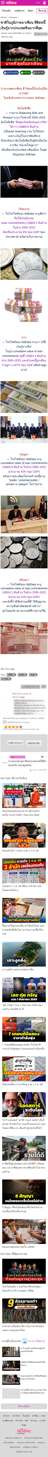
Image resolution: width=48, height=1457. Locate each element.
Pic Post (19, 1421)
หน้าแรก (4, 17)
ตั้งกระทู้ (42, 10)
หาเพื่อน (35, 1416)
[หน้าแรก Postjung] (11, 2)
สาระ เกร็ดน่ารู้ (36, 1341)
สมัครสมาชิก (34, 743)
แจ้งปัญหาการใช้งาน (30, 1447)
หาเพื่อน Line (8, 1421)
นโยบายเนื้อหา (8, 1443)
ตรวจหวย (16, 1416)
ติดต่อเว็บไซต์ (15, 1447)
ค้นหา (30, 10)
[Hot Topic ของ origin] (6, 709)
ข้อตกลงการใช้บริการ (13, 1438)
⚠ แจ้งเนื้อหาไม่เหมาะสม (30, 687)
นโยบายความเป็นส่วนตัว (33, 1438)
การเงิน (5, 679)
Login (15, 742)
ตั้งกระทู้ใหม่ (24, 1406)
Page (24, 1425)
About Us (41, 1443)
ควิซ (26, 1421)
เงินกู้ (32, 675)
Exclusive (13, 17)
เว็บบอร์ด (6, 10)
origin (11, 37)
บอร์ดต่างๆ (19, 10)
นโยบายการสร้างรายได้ (26, 1443)
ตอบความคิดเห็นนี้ (39, 770)
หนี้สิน (10, 675)
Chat (43, 1416)
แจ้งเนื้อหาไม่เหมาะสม (24, 1452)
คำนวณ (34, 1421)
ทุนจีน (21, 675)
